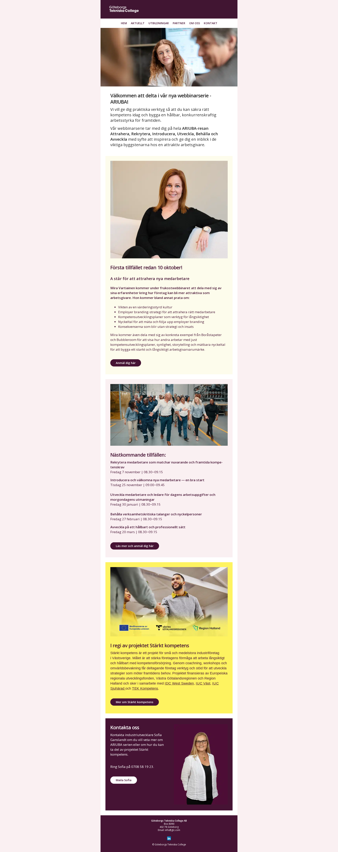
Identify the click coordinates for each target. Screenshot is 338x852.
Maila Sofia (123, 780)
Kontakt (210, 23)
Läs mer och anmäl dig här (135, 546)
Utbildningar (158, 23)
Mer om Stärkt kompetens (134, 702)
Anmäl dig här (126, 363)
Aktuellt (138, 23)
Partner (179, 23)
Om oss (194, 23)
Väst (203, 683)
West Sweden (179, 683)
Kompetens (145, 688)
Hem (124, 23)
